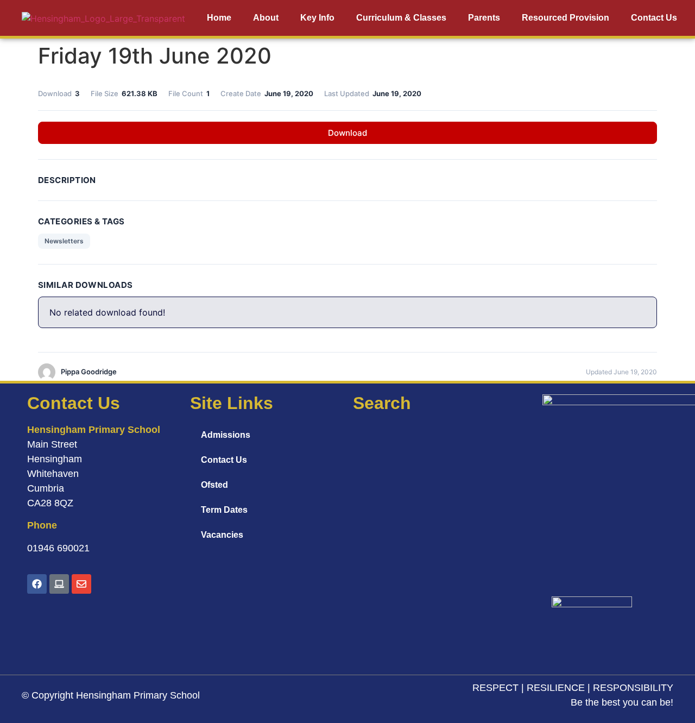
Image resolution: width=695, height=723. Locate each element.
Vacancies (222, 534)
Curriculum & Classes (401, 17)
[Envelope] (81, 584)
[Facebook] (37, 584)
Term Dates (224, 509)
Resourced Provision (565, 17)
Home (219, 17)
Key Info (317, 17)
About (266, 17)
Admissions (225, 434)
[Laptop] (59, 584)
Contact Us (654, 17)
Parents (484, 17)
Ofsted (214, 484)
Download (347, 133)
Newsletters (64, 241)
